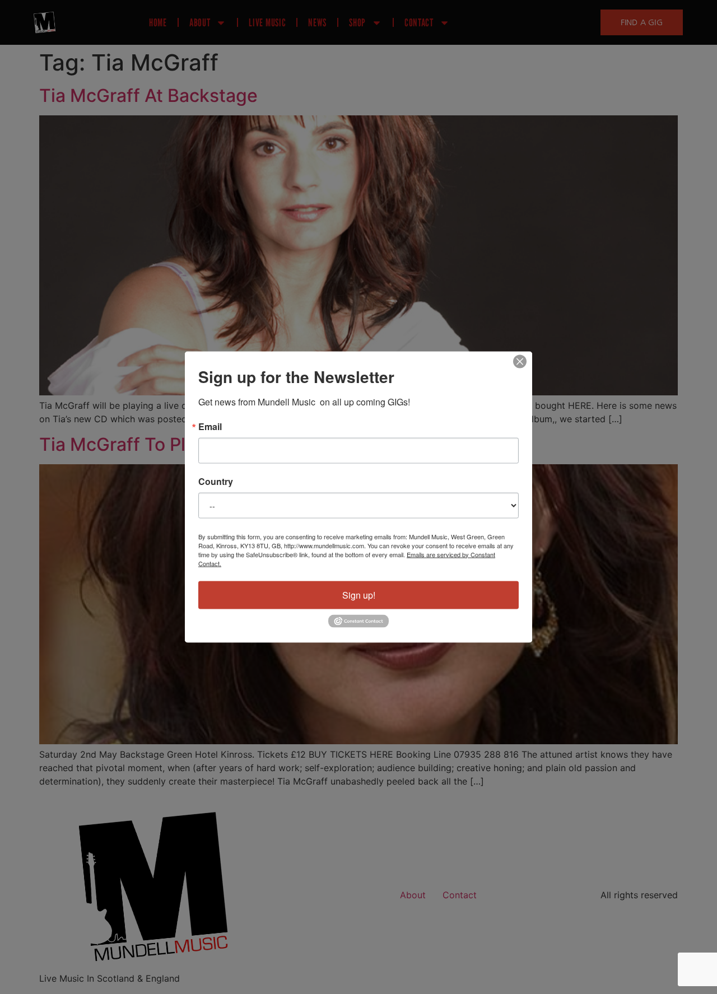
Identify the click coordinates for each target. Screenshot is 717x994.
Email (210, 426)
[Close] (520, 361)
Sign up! (358, 594)
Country (215, 481)
